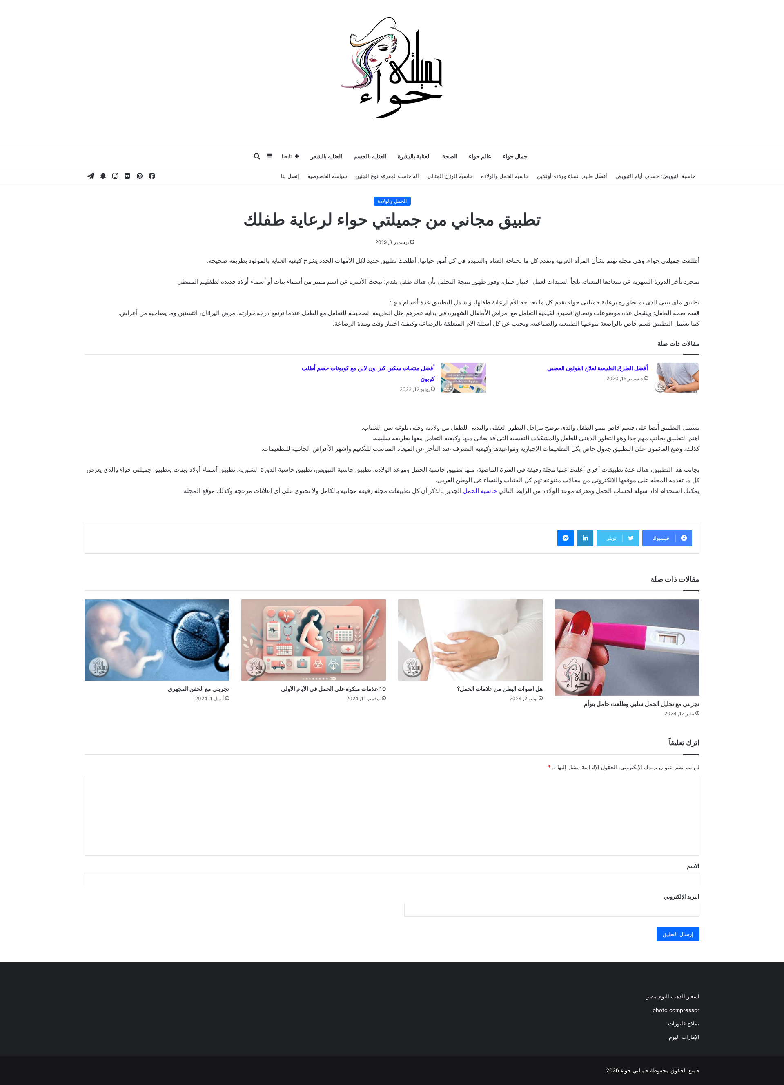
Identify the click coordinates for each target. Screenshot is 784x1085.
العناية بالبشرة (414, 156)
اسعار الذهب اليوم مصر (672, 996)
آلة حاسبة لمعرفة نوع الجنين (387, 176)
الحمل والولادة (392, 201)
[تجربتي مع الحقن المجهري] (157, 640)
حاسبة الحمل (480, 491)
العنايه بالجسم (370, 156)
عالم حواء (480, 156)
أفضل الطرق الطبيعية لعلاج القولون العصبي (597, 367)
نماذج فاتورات (683, 1023)
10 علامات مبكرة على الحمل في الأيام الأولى (333, 688)
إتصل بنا (290, 176)
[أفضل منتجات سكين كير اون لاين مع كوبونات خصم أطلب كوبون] (463, 378)
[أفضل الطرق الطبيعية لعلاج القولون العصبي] (676, 378)
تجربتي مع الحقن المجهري (198, 688)
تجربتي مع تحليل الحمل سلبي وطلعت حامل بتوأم (641, 703)
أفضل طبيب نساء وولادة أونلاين (572, 176)
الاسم (693, 866)
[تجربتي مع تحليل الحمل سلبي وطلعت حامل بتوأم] (627, 647)
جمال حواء (515, 156)
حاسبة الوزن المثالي (450, 176)
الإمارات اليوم (684, 1037)
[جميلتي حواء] (392, 67)
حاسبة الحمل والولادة (505, 176)
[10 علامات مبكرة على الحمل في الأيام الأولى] (313, 640)
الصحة (449, 156)
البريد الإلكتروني (681, 896)
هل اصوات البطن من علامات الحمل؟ (500, 688)
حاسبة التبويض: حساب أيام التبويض (655, 176)
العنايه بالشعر (326, 156)
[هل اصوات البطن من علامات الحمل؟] (470, 640)
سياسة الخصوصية (327, 176)
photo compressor (676, 1010)
